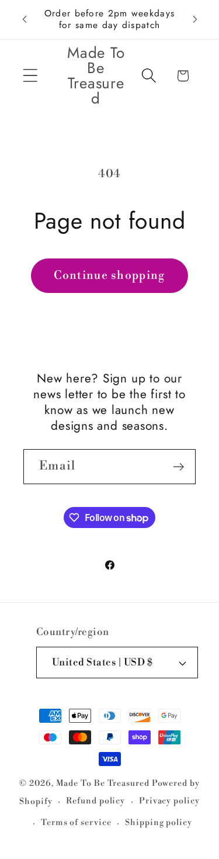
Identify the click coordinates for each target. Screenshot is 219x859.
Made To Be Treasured (103, 783)
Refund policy (95, 801)
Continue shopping (109, 275)
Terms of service (76, 822)
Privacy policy (169, 801)
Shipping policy (158, 822)
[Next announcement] (195, 19)
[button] (30, 75)
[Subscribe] (178, 467)
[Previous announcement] (24, 19)
